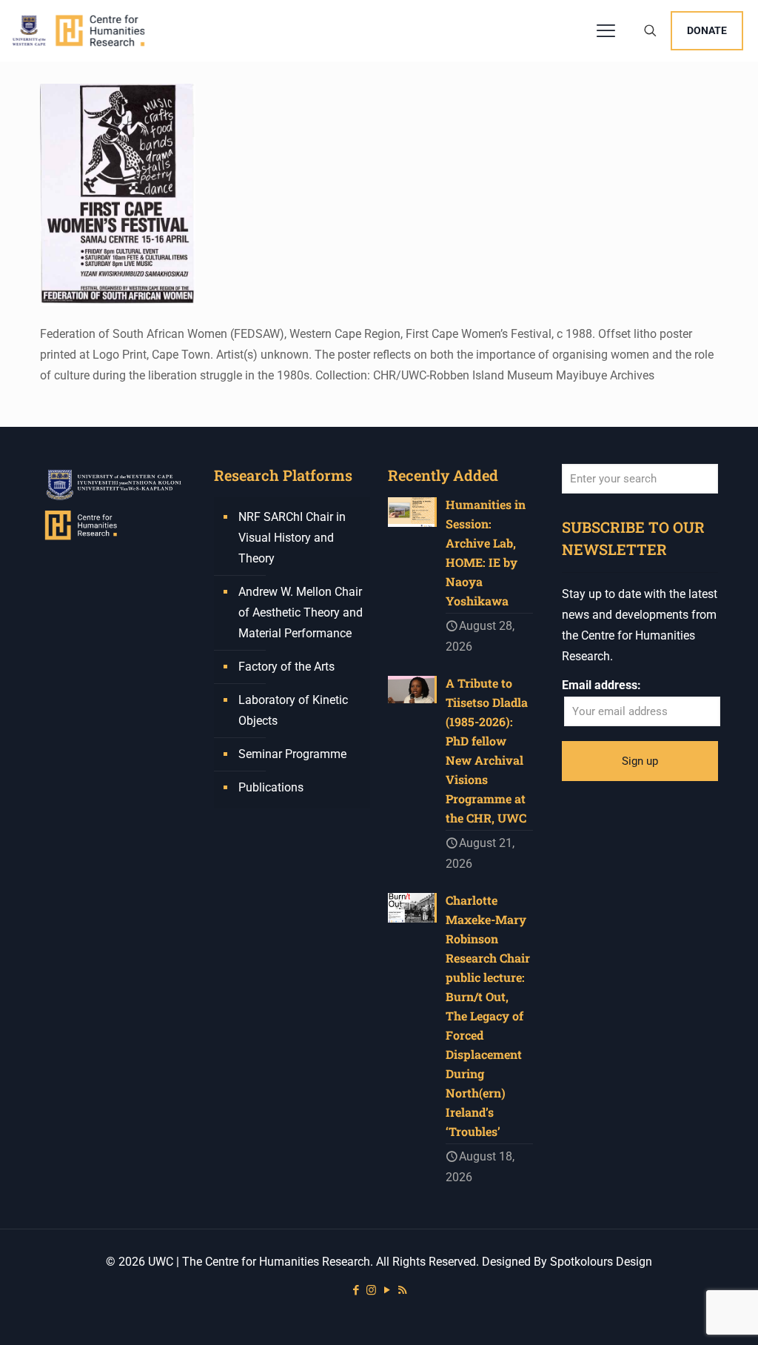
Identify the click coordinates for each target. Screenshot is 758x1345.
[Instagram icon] (371, 1290)
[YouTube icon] (386, 1290)
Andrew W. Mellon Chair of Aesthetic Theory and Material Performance (300, 612)
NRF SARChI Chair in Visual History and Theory (292, 537)
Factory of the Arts (286, 667)
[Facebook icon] (355, 1290)
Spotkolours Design (601, 1262)
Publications (270, 787)
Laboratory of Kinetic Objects (293, 710)
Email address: (601, 685)
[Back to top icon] (686, 1314)
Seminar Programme (292, 754)
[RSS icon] (402, 1290)
